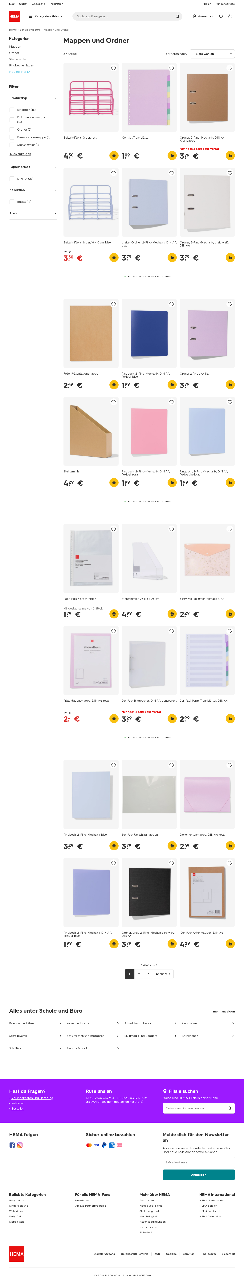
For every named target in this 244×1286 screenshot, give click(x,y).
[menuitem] (11, 4)
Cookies (171, 1254)
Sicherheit (146, 1232)
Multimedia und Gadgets (140, 1036)
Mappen (15, 46)
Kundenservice (149, 1227)
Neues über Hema (151, 1205)
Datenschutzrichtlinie (134, 1254)
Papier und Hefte (78, 1023)
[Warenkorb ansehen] (230, 16)
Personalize (189, 1023)
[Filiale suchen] (229, 1108)
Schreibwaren (18, 1036)
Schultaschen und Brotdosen (85, 1036)
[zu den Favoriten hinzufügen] (114, 68)
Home (13, 29)
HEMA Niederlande (211, 1200)
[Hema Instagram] (19, 1145)
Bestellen (17, 1108)
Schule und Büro (30, 29)
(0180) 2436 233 (97, 1098)
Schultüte (15, 1048)
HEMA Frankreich (210, 1211)
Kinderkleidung (18, 1205)
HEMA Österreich (210, 1216)
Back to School (77, 1048)
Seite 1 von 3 (149, 965)
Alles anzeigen (20, 154)
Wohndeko (16, 1211)
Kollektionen (190, 1036)
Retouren (18, 1103)
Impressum (209, 1254)
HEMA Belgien (208, 1205)
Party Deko (16, 1216)
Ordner (14, 53)
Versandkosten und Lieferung (32, 1098)
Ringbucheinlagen (21, 65)
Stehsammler (18, 59)
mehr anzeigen (224, 1011)
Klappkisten (16, 1221)
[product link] (91, 97)
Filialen (207, 4)
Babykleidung (17, 1200)
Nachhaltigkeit (149, 1216)
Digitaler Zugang (104, 1254)
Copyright (189, 1254)
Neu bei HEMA (19, 71)
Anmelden (198, 1175)
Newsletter (82, 1200)
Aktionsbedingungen (153, 1221)
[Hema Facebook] (12, 1145)
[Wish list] (221, 16)
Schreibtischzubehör (137, 1023)
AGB (157, 1254)
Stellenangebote (150, 1211)
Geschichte (147, 1200)
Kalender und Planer (22, 1023)
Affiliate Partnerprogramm (91, 1205)
